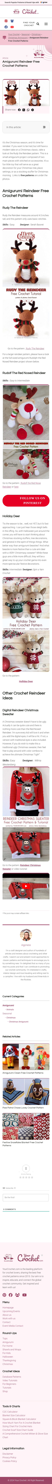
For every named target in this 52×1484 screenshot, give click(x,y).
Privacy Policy (9, 1457)
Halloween (8, 1356)
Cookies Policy (10, 1461)
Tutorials (7, 1387)
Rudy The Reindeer (34, 348)
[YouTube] (12, 27)
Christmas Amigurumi (18, 37)
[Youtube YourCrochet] (24, 1294)
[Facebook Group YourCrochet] (17, 1294)
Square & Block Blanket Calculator (19, 1419)
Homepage (8, 1307)
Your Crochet (14, 34)
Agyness (26, 945)
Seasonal (25, 34)
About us (7, 1315)
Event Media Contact (13, 1325)
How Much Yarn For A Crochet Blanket (21, 1422)
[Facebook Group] (12, 21)
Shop (5, 1391)
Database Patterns (12, 1376)
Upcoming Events (11, 1311)
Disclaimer (8, 1453)
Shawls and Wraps (12, 1349)
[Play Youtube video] (26, 886)
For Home (7, 1345)
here (16, 486)
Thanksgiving (9, 1360)
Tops (5, 1338)
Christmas (36, 34)
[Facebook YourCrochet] (10, 1294)
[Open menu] (46, 23)
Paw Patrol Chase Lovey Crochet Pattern (23, 1108)
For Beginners (9, 1384)
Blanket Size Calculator (14, 1415)
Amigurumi (8, 1005)
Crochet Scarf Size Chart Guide (18, 1430)
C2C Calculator (10, 1411)
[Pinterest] (6, 21)
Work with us (9, 1318)
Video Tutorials (10, 1380)
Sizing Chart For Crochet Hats (17, 1426)
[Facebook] (6, 27)
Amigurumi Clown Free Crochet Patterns (23, 1073)
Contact (6, 1322)
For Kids (7, 1353)
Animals (10, 1009)
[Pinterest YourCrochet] (4, 1294)
